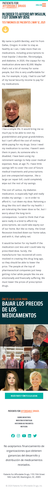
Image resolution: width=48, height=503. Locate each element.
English (39, 5)
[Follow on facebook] (13, 436)
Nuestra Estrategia (24, 420)
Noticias (24, 426)
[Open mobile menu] (44, 5)
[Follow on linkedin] (29, 436)
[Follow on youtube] (24, 436)
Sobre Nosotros (24, 417)
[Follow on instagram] (18, 436)
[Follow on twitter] (35, 436)
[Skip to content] (5, 29)
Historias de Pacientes (24, 423)
